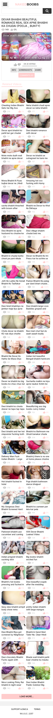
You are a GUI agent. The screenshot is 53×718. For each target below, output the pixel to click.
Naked (27, 4)
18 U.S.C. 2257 (26, 713)
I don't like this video (19, 64)
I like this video (15, 64)
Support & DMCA (19, 709)
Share (38, 70)
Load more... (27, 696)
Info (14, 70)
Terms (37, 709)
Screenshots (25, 70)
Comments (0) (26, 75)
